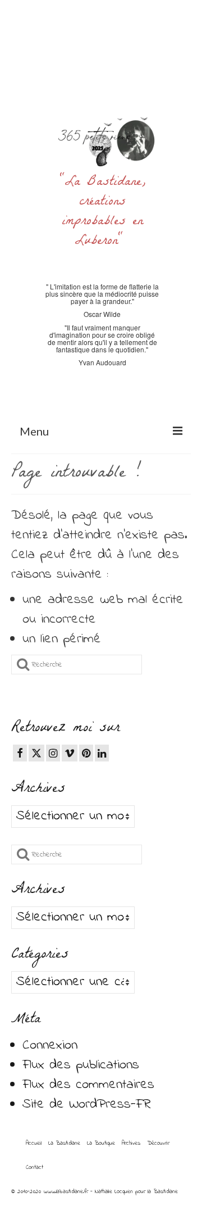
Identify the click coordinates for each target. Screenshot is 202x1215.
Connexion (49, 1045)
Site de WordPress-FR (86, 1104)
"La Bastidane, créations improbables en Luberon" (102, 212)
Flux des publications (80, 1065)
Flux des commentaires (88, 1085)
